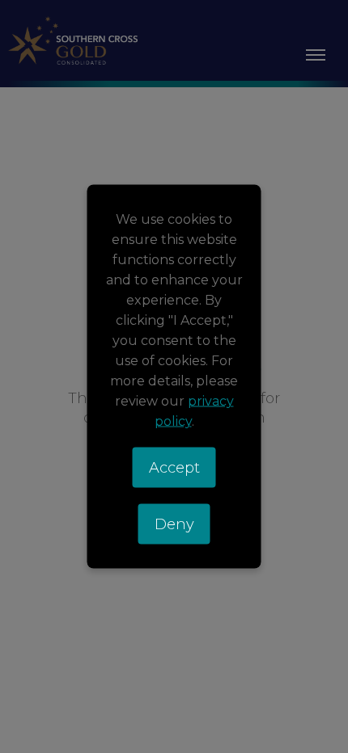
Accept (174, 468)
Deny (174, 524)
